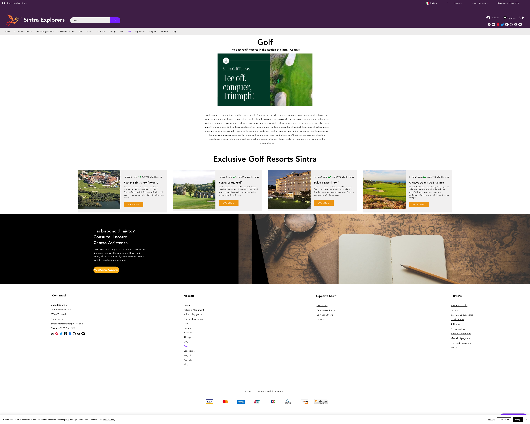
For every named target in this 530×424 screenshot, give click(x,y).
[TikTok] (507, 24)
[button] (521, 18)
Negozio (188, 355)
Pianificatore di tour (194, 319)
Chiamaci (501, 3)
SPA (186, 341)
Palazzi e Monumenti (194, 309)
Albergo (188, 337)
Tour (186, 323)
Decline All (504, 419)
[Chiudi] (526, 419)
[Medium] (520, 24)
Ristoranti (188, 332)
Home (187, 305)
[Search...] (115, 20)
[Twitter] (502, 24)
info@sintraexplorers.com (70, 323)
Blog (186, 364)
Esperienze (189, 350)
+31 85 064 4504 (512, 3)
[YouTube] (78, 333)
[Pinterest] (498, 24)
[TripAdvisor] (493, 24)
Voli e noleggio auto (194, 314)
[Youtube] (515, 24)
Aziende (188, 360)
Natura (187, 328)
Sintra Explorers (44, 19)
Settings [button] (491, 419)
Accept (518, 419)
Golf (186, 346)
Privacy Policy (109, 419)
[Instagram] (511, 24)
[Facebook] (489, 24)
